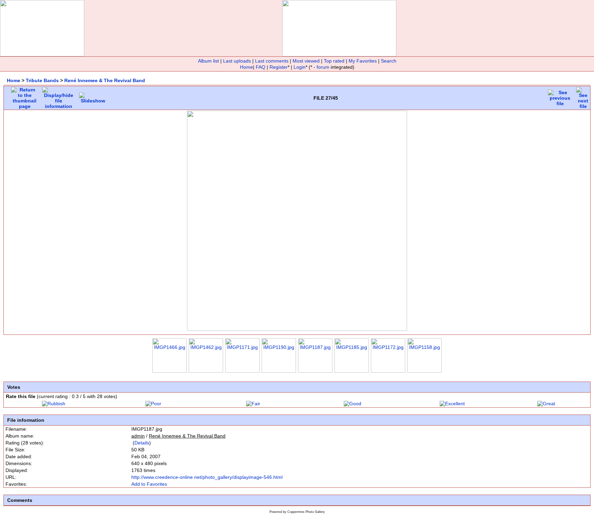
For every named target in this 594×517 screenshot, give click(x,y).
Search (388, 61)
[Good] (352, 403)
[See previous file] (559, 96)
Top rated (334, 61)
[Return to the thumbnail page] (25, 96)
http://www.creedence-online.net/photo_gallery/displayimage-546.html (207, 477)
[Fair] (253, 403)
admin (138, 436)
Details (141, 443)
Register (279, 67)
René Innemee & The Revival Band (104, 80)
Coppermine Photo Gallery (306, 512)
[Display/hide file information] (58, 96)
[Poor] (153, 403)
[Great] (546, 403)
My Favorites (363, 61)
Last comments (271, 61)
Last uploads (237, 61)
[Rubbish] (53, 403)
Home (246, 67)
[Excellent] (452, 403)
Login (300, 67)
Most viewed (306, 61)
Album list (208, 61)
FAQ (260, 67)
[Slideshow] (93, 96)
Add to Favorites (149, 484)
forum (323, 67)
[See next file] (583, 96)
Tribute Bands (42, 80)
